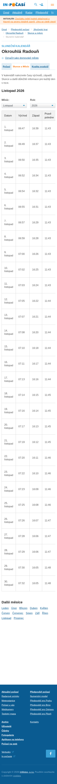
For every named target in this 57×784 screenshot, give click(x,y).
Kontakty (34, 722)
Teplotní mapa (9, 713)
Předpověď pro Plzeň (40, 713)
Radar (28, 12)
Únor (14, 608)
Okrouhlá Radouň (14, 33)
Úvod (6, 12)
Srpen (29, 613)
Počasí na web (9, 744)
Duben (34, 608)
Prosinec (19, 618)
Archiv (5, 722)
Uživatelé (6, 726)
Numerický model (39, 696)
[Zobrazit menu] (52, 4)
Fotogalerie (8, 735)
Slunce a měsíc (35, 33)
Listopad (6, 618)
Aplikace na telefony (13, 739)
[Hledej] (35, 4)
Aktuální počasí (10, 692)
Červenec (17, 613)
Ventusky (6, 752)
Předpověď (42, 12)
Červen (6, 613)
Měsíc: (5, 100)
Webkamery (8, 709)
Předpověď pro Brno (40, 705)
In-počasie (7, 756)
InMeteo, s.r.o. (27, 772)
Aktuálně (17, 12)
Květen (44, 608)
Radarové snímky (10, 696)
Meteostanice (8, 700)
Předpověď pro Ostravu (42, 709)
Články (5, 730)
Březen (23, 608)
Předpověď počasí (20, 29)
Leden (5, 608)
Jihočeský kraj (40, 29)
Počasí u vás (8, 705)
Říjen (45, 613)
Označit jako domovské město (22, 58)
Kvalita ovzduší (40, 66)
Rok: (33, 100)
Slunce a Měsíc (21, 66)
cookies (17, 775)
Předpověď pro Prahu (41, 700)
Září (37, 613)
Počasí (6, 66)
